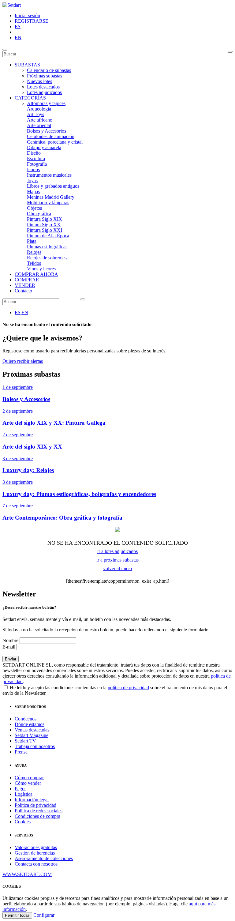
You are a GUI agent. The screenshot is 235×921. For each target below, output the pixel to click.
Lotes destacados (43, 86)
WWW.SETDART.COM (27, 874)
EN (18, 37)
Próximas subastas (44, 75)
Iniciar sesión (27, 15)
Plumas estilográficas (47, 246)
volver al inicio (117, 568)
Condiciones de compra (37, 816)
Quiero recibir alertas (22, 361)
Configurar (43, 915)
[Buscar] (230, 52)
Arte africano (39, 119)
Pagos (20, 788)
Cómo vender (28, 783)
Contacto (23, 290)
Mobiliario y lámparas (48, 202)
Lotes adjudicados (44, 92)
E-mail (8, 646)
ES (18, 26)
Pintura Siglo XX (44, 224)
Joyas (32, 180)
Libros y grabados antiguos (53, 186)
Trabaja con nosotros (35, 746)
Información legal (32, 799)
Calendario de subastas (49, 70)
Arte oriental (39, 125)
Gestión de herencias (35, 852)
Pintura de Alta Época (48, 235)
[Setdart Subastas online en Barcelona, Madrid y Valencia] (11, 5)
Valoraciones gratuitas (36, 847)
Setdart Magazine (31, 735)
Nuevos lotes (39, 81)
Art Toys (35, 114)
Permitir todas (17, 915)
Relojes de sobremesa (48, 257)
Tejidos (34, 263)
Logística (23, 794)
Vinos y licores (41, 268)
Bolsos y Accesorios (46, 130)
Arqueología (39, 108)
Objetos (34, 208)
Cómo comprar (29, 777)
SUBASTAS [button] (27, 64)
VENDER (25, 285)
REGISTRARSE (31, 21)
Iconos (33, 169)
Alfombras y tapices (46, 103)
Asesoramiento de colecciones (44, 858)
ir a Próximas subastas (117, 559)
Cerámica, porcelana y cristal (55, 142)
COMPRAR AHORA (36, 274)
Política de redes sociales (38, 810)
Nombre (10, 640)
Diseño (34, 153)
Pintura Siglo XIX (44, 219)
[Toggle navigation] (4, 50)
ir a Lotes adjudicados (117, 551)
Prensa (21, 751)
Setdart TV (25, 740)
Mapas (33, 191)
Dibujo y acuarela (44, 147)
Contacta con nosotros (36, 863)
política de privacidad (128, 687)
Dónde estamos (29, 724)
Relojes (34, 252)
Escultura (36, 158)
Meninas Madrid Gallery (50, 197)
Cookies (23, 821)
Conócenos (25, 718)
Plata (31, 241)
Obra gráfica (39, 213)
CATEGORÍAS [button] (30, 97)
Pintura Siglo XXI (44, 230)
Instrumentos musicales (49, 175)
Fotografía (37, 164)
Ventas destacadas (32, 729)
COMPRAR (27, 279)
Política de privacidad (35, 805)
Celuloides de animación (50, 136)
